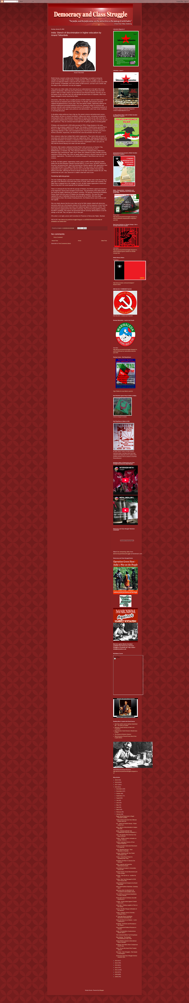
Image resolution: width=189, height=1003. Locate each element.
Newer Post (55, 240)
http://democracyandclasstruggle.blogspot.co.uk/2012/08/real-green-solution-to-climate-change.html (125, 251)
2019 (116, 780)
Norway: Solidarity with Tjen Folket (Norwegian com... (125, 854)
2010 (116, 972)
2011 (116, 969)
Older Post (104, 240)
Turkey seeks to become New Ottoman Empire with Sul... (126, 820)
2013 (116, 965)
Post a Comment (58, 237)
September (119, 795)
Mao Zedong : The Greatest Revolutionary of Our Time (124, 938)
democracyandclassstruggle (122, 553)
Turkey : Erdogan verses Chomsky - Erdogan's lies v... (125, 913)
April (117, 807)
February (118, 812)
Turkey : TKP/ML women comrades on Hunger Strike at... (126, 839)
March (118, 809)
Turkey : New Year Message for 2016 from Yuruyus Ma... (126, 880)
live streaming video (123, 551)
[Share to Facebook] (84, 228)
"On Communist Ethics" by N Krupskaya (126, 935)
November (119, 791)
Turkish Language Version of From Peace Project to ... (125, 842)
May (117, 805)
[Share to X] (82, 228)
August (118, 798)
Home (79, 240)
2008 (116, 976)
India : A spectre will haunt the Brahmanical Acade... (124, 865)
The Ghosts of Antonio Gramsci (123, 734)
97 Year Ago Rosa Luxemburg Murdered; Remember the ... (124, 917)
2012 (116, 967)
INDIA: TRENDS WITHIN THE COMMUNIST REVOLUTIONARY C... (126, 831)
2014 (116, 963)
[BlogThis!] (80, 228)
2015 (116, 960)
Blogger (102, 990)
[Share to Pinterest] (86, 228)
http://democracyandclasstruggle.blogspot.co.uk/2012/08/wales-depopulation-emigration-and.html (125, 218)
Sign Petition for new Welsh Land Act (123, 391)
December (119, 789)
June (117, 802)
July (117, 800)
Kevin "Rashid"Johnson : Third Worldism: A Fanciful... (124, 850)
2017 (116, 784)
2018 (116, 782)
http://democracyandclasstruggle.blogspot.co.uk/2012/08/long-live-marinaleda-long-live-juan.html (125, 351)
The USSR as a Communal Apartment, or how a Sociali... (126, 894)
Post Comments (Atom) (64, 243)
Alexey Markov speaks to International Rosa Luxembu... (126, 941)
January (118, 814)
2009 (116, 974)
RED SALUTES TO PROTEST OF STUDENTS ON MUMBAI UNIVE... (126, 891)
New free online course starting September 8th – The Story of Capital (126, 724)
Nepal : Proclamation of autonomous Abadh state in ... (126, 932)
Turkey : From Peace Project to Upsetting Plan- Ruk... (124, 857)
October (118, 793)
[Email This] (78, 228)
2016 (116, 787)
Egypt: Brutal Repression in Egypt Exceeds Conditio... (125, 817)
